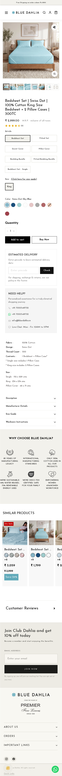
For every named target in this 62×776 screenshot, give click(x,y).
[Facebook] (13, 759)
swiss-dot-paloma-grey (37, 205)
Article (8, 131)
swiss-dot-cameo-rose (31, 205)
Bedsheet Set (18, 138)
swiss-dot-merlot (7, 214)
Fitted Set (44, 138)
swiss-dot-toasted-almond (49, 205)
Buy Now (44, 240)
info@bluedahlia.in (21, 320)
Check (47, 270)
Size (21, 179)
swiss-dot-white (25, 205)
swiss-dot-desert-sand (43, 205)
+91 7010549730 (20, 308)
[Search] (44, 12)
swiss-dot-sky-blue (7, 205)
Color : (18, 199)
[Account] (50, 12)
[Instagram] (6, 759)
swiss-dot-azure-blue (13, 205)
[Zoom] (55, 74)
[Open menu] (6, 12)
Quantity (11, 223)
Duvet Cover (17, 149)
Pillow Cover (44, 149)
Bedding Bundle (17, 159)
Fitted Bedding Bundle (44, 159)
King (9, 186)
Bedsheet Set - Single (18, 169)
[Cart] (56, 12)
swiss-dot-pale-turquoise (19, 205)
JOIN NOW (31, 669)
